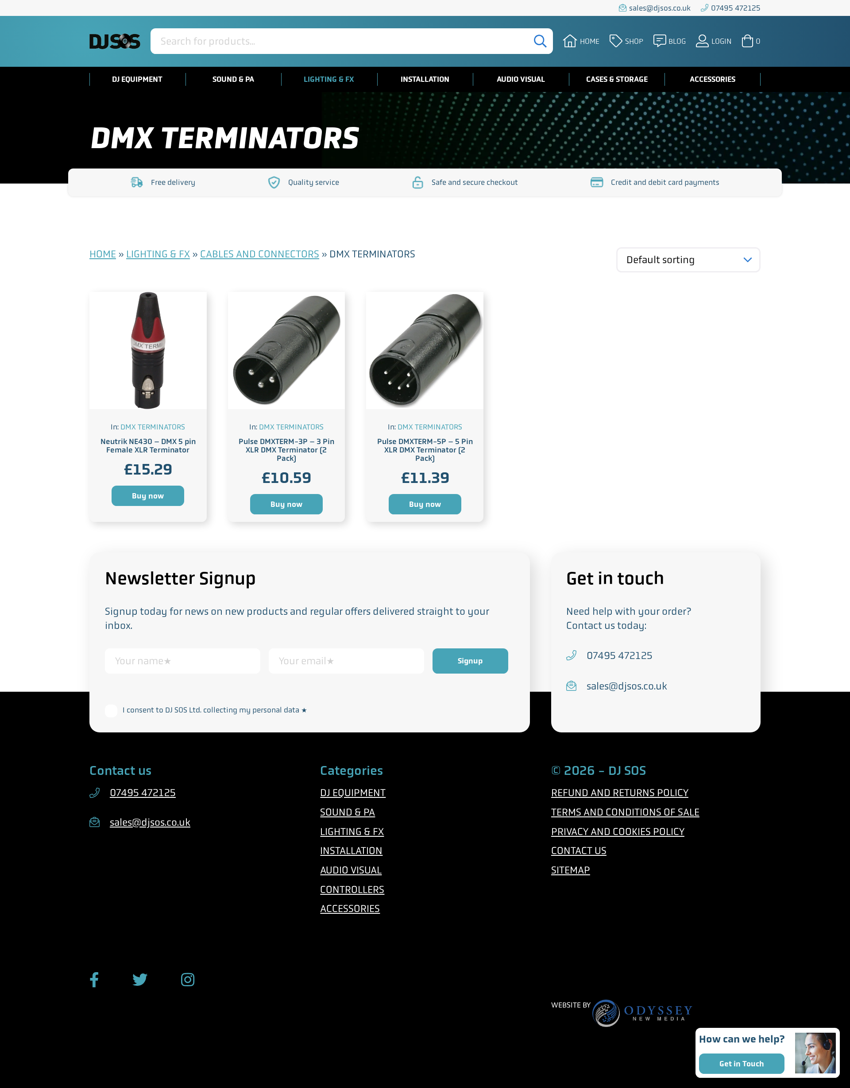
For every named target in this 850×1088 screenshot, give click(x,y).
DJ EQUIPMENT (137, 79)
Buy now (148, 495)
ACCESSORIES (712, 79)
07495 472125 (736, 8)
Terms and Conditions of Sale (625, 812)
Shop (634, 41)
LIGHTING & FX (329, 79)
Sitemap (570, 870)
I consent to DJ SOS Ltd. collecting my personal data (215, 709)
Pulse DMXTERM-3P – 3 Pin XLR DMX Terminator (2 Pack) (286, 450)
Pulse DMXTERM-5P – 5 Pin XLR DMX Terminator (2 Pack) (425, 450)
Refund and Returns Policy (619, 793)
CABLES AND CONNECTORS (259, 254)
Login (721, 41)
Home (589, 41)
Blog (677, 41)
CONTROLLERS (352, 890)
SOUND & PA (233, 79)
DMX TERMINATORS (152, 426)
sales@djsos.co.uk (660, 8)
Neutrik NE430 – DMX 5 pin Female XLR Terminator (148, 445)
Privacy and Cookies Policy (617, 832)
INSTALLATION (425, 79)
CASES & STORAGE (617, 79)
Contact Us (579, 851)
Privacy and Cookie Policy (360, 689)
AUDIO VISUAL (521, 79)
